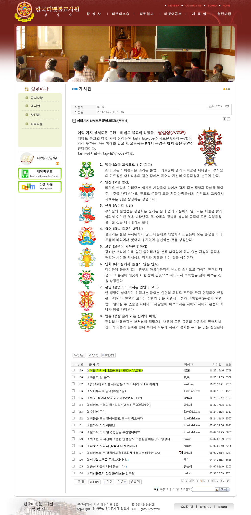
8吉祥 (100, 107)
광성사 (188, 398)
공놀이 (188, 466)
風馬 (186, 377)
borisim (187, 439)
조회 (229, 364)
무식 (186, 459)
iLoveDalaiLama (192, 418)
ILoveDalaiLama (192, 391)
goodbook (189, 384)
